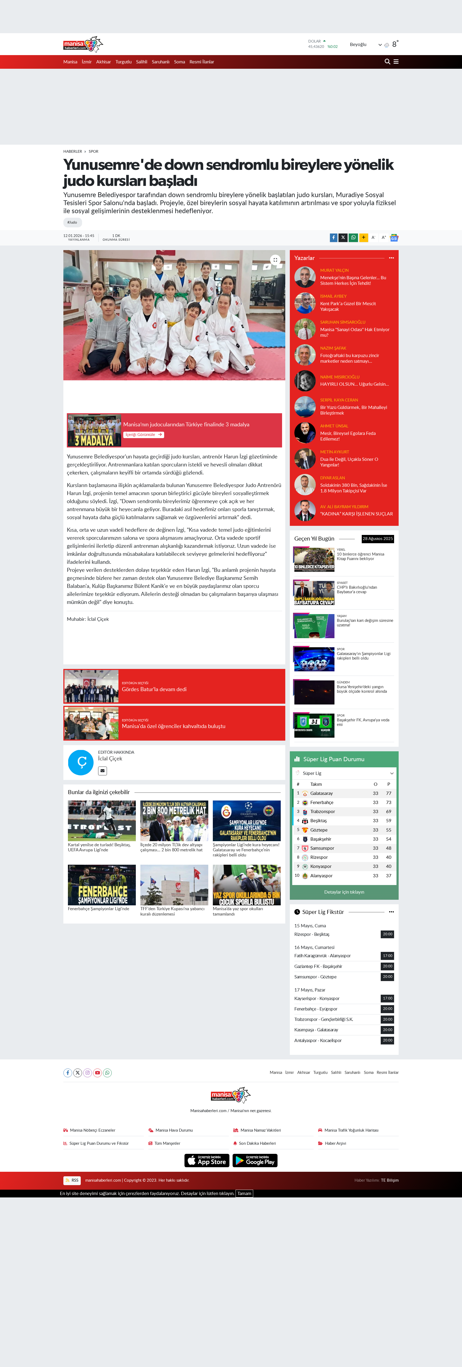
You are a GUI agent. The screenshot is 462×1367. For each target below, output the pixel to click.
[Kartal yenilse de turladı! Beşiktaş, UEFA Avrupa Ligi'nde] (102, 820)
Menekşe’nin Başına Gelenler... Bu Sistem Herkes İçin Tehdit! (353, 280)
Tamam (244, 1193)
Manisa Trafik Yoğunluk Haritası (352, 1130)
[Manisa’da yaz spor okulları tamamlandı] (247, 884)
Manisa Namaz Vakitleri (261, 1130)
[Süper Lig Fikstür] (391, 912)
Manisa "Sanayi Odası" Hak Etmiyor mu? (355, 332)
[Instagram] (87, 1073)
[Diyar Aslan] (305, 484)
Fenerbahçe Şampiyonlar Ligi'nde (98, 909)
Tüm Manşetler (167, 1144)
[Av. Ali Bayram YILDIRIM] (305, 510)
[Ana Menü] (395, 62)
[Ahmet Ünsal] (305, 432)
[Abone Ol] (394, 238)
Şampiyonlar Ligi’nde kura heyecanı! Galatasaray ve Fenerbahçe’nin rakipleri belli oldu (246, 850)
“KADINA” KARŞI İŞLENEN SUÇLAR (356, 514)
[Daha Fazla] (363, 237)
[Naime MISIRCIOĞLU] (305, 380)
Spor (93, 152)
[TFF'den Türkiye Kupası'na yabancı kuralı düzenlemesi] (174, 884)
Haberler (72, 152)
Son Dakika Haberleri (257, 1144)
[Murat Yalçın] (305, 276)
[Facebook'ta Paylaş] (333, 237)
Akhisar (103, 62)
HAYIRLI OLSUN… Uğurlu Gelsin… (354, 384)
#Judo (72, 222)
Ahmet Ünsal (334, 426)
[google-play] (255, 1160)
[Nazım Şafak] (305, 354)
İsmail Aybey (333, 296)
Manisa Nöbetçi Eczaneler (92, 1130)
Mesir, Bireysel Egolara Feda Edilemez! (348, 436)
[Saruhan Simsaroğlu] (305, 328)
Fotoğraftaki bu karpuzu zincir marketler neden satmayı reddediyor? (349, 358)
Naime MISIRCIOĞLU (340, 377)
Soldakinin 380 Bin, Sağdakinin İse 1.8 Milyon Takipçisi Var (353, 488)
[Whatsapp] (107, 1073)
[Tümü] (391, 258)
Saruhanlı (161, 62)
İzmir (87, 62)
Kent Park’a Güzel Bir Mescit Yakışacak (348, 306)
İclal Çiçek (110, 758)
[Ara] (388, 62)
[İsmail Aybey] (305, 302)
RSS (74, 1180)
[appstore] (207, 1160)
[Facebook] (67, 1073)
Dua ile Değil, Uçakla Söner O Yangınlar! (349, 462)
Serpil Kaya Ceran (339, 400)
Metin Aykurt (334, 452)
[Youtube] (97, 1073)
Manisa (70, 62)
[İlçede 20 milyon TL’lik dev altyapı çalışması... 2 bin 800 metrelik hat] (174, 820)
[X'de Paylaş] (343, 237)
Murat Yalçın (334, 271)
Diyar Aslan (332, 478)
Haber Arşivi (335, 1144)
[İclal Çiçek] (81, 762)
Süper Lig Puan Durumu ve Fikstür (99, 1144)
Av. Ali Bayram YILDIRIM (344, 507)
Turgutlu (124, 62)
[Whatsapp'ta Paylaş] (353, 237)
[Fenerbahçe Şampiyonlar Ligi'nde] (102, 884)
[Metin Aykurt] (305, 458)
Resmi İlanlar (202, 62)
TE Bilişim (390, 1180)
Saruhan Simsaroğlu (342, 322)
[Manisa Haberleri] (83, 44)
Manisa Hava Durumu (174, 1130)
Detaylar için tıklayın (344, 892)
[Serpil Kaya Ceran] (305, 406)
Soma (179, 62)
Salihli (141, 62)
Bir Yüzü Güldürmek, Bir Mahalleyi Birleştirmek (353, 410)
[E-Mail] (102, 771)
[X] (77, 1073)
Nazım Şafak (333, 348)
